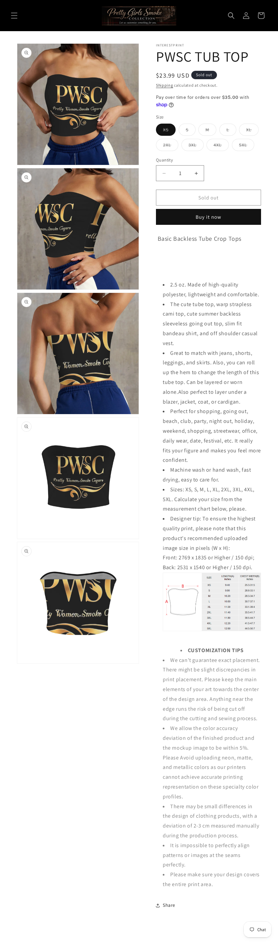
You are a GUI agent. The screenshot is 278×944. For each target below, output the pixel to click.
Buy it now (208, 217)
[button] (14, 15)
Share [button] (169, 905)
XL (252, 131)
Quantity (164, 160)
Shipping (164, 85)
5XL (246, 146)
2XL (170, 146)
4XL (221, 146)
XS (169, 131)
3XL (196, 146)
